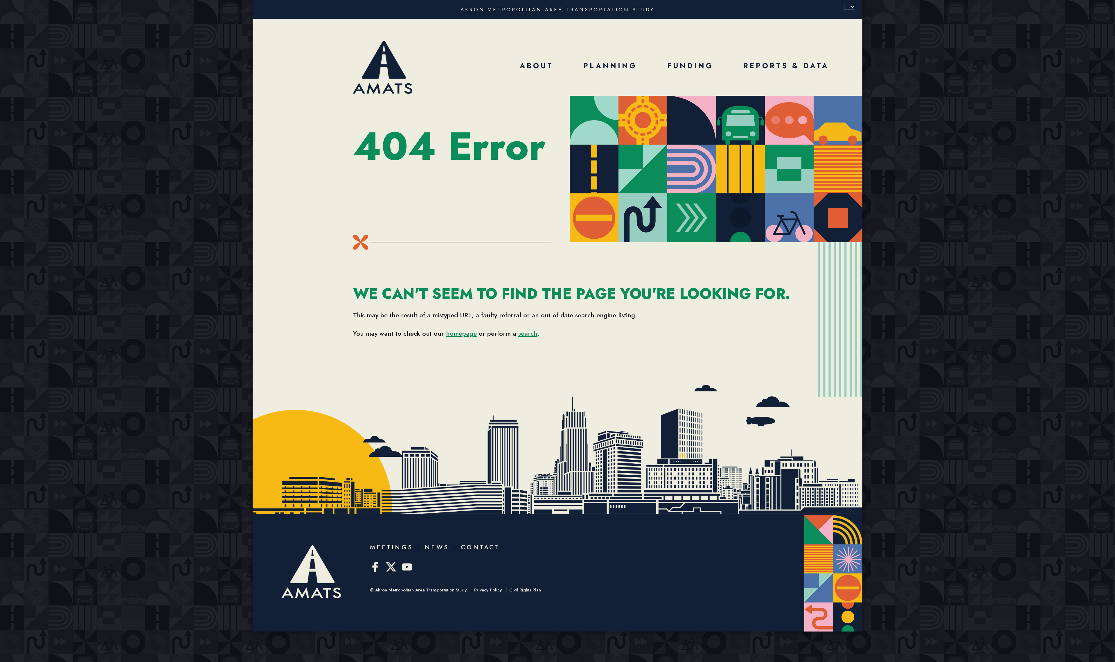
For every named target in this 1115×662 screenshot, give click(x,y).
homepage (461, 333)
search (527, 333)
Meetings (391, 547)
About (536, 66)
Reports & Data (786, 66)
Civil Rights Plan (525, 590)
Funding (690, 66)
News (437, 547)
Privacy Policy (488, 590)
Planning (610, 66)
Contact (480, 547)
